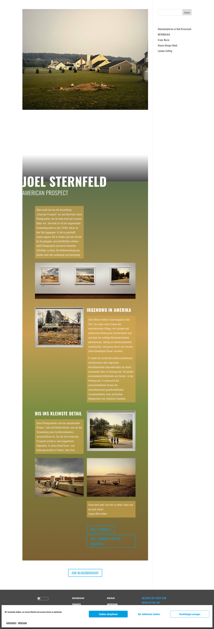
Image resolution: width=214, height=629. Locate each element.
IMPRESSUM (22, 623)
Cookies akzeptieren (108, 614)
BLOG (197, 5)
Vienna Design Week (167, 45)
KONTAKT (207, 5)
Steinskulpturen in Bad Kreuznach (174, 29)
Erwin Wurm (163, 40)
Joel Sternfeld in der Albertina (105, 541)
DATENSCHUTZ (11, 623)
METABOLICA (164, 34)
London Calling (165, 51)
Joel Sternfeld (49, 120)
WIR (178, 5)
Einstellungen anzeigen (189, 614)
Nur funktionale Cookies (149, 614)
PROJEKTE (187, 5)
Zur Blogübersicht (85, 573)
